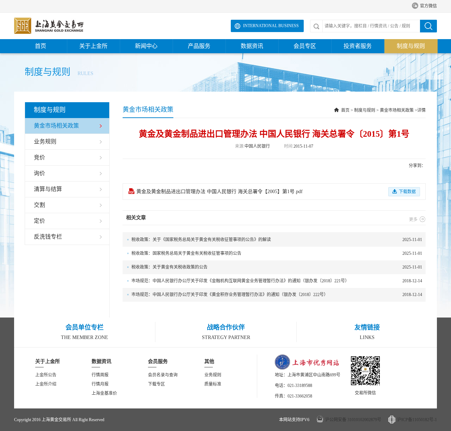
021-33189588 (300, 385)
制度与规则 (411, 46)
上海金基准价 (104, 393)
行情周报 (100, 374)
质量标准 (212, 384)
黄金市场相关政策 (397, 110)
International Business (271, 25)
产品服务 (199, 46)
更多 (417, 219)
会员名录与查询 (163, 374)
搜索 (428, 26)
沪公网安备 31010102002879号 (353, 419)
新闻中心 (146, 46)
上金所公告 (45, 374)
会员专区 (305, 46)
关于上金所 (93, 46)
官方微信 (424, 6)
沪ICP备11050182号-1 (417, 419)
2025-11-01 (276, 239)
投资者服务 (358, 46)
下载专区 (156, 384)
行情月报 (100, 384)
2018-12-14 (276, 280)
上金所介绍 (45, 384)
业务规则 (212, 374)
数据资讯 (252, 46)
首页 (40, 46)
